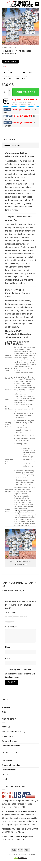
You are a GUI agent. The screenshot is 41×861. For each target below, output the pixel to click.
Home (4, 47)
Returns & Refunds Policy (13, 731)
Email (8, 658)
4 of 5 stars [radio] (23, 617)
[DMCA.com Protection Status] (20, 858)
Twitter (5, 712)
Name (8, 647)
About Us (6, 727)
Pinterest (6, 707)
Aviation (13, 47)
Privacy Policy (8, 736)
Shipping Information (11, 765)
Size (4, 67)
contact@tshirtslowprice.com (24, 511)
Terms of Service (9, 741)
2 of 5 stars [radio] (10, 617)
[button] (3, 4)
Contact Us (7, 760)
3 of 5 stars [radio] (16, 617)
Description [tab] (9, 140)
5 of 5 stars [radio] (9, 622)
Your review (11, 627)
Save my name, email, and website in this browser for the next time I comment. (20, 673)
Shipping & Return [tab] (12, 145)
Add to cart (25, 92)
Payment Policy (9, 770)
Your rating (10, 612)
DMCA (5, 774)
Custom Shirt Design (11, 746)
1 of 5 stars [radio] (6, 617)
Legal (4, 779)
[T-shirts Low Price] (20, 4)
